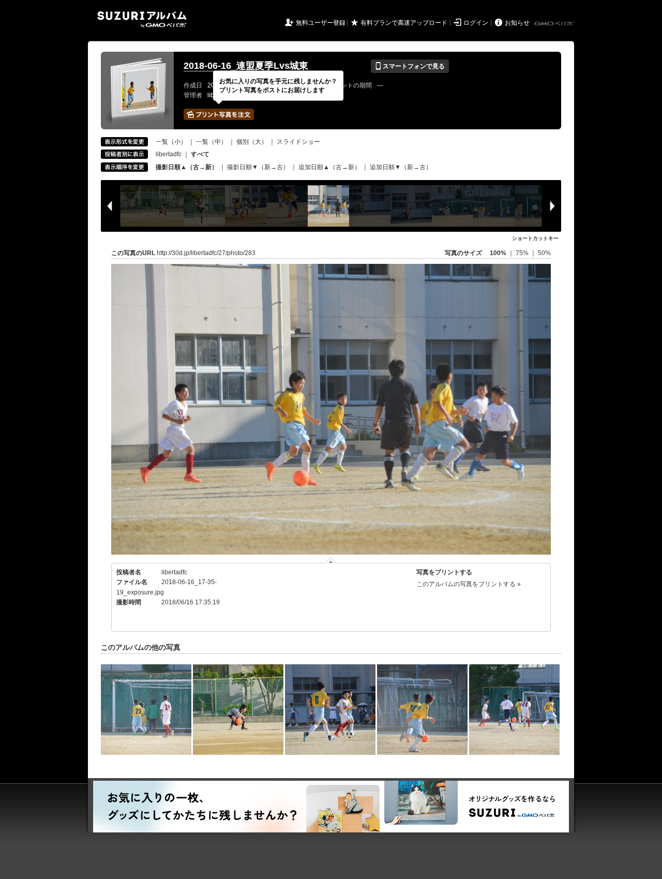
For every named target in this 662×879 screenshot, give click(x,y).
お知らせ (517, 22)
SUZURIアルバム (142, 19)
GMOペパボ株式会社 (555, 24)
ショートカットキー (535, 238)
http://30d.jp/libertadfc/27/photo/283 (206, 253)
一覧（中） (211, 141)
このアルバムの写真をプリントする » (468, 584)
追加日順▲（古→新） (329, 167)
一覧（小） (171, 141)
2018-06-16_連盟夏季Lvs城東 (246, 66)
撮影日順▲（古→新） (187, 167)
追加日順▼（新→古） (401, 167)
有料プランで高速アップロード (403, 22)
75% (523, 253)
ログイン (475, 22)
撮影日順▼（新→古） (258, 167)
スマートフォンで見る (410, 66)
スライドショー (298, 141)
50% (544, 253)
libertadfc (169, 154)
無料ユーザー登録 (320, 22)
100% (498, 253)
